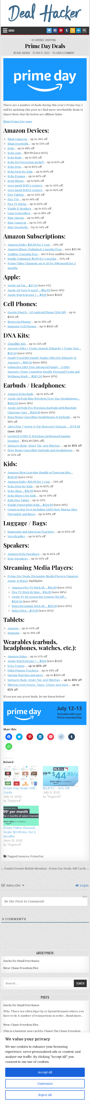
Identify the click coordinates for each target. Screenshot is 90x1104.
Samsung (14, 633)
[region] (45, 1068)
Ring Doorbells (18, 227)
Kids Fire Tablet (18, 500)
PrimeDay (37, 856)
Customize (45, 1083)
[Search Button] (84, 30)
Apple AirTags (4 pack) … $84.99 (29, 290)
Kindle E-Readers (19, 208)
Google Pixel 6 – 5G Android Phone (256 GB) (37, 312)
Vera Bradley (16, 536)
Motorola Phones (19, 321)
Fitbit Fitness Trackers (23, 670)
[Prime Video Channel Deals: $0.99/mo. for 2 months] (21, 816)
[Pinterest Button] (60, 30)
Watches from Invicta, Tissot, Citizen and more (38, 684)
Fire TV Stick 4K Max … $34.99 (31, 592)
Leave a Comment (65, 53)
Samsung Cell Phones (22, 326)
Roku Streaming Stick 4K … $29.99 (34, 606)
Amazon (13, 628)
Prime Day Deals (45, 46)
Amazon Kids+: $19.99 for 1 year (29, 244)
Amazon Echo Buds (20, 394)
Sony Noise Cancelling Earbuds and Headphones (40, 450)
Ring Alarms (16, 217)
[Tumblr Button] (66, 30)
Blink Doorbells (18, 143)
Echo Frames (16, 176)
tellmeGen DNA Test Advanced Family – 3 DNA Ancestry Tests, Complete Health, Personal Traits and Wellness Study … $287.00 (44, 372)
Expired (39, 40)
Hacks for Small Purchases (21, 960)
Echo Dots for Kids (20, 171)
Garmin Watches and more (25, 675)
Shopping (50, 40)
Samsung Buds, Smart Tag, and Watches (34, 445)
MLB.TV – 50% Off (56, 788)
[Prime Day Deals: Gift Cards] (21, 776)
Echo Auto (14, 153)
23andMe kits (17, 343)
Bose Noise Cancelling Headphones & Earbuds (39, 417)
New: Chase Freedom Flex (20, 968)
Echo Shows (16, 180)
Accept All (45, 1072)
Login (84, 885)
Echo (11, 148)
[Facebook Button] (55, 30)
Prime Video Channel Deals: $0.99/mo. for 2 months (19, 832)
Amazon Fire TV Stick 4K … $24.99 (34, 587)
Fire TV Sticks (17, 204)
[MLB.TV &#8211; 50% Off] (60, 776)
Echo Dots (14, 166)
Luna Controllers (19, 213)
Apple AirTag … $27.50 (23, 285)
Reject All (45, 1095)
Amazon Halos (17, 656)
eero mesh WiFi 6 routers (25, 190)
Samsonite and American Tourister (31, 531)
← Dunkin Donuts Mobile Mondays (24, 868)
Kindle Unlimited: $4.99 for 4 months (32, 258)
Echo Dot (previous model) (26, 162)
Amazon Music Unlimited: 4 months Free (35, 249)
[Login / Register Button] (78, 30)
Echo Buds (15, 157)
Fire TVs (13, 199)
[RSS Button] (72, 30)
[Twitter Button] (49, 30)
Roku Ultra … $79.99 (25, 610)
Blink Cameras (17, 139)
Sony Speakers (18, 558)
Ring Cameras (17, 222)
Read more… (74, 1015)
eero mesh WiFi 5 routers (25, 185)
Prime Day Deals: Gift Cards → (69, 868)
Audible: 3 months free (23, 254)
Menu (11, 30)
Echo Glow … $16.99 (20, 491)
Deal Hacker (23, 53)
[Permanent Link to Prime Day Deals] (44, 79)
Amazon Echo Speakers (23, 554)
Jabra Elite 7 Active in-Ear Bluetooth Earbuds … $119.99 (44, 426)
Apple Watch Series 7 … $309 (27, 294)
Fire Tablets (16, 194)
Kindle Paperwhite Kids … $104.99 (30, 504)
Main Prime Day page (17, 121)
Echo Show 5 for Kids (22, 495)
